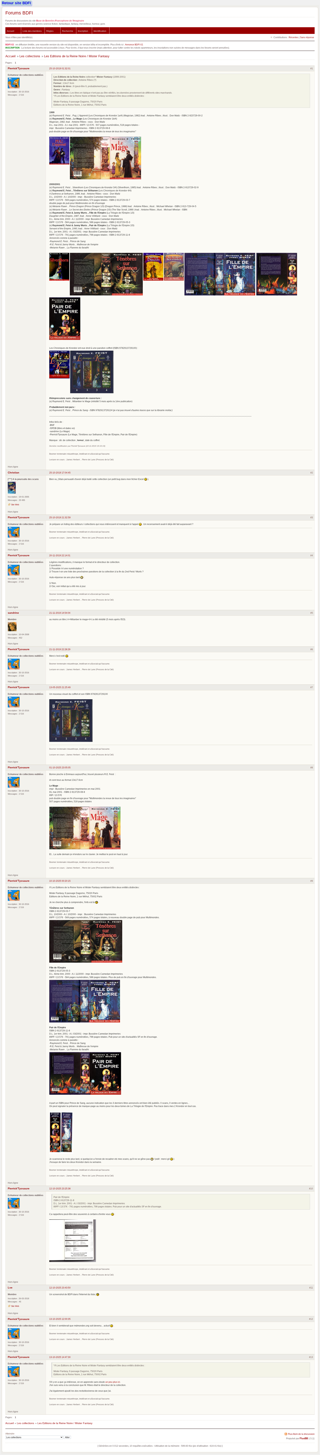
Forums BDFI (19, 12)
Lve (10, 1287)
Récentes (293, 37)
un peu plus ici (112, 1382)
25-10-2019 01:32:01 (60, 68)
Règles (50, 31)
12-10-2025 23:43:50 (60, 1287)
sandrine (13, 612)
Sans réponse (307, 37)
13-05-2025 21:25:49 (60, 687)
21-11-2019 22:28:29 (59, 649)
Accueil (10, 31)
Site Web (15, 504)
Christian (13, 472)
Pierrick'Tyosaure (18, 68)
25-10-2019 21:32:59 (60, 517)
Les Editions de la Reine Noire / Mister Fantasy (76, 56)
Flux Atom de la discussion (301, 1434)
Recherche (67, 31)
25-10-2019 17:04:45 (60, 472)
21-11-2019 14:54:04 (59, 613)
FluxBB (304, 1438)
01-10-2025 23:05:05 (60, 767)
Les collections (29, 56)
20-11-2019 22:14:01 (59, 555)
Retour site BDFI (16, 3)
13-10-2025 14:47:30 (60, 1357)
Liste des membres (32, 31)
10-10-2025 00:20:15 (60, 881)
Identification (100, 31)
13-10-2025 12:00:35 (60, 1319)
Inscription (83, 31)
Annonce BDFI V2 (134, 44)
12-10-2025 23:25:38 (60, 1188)
